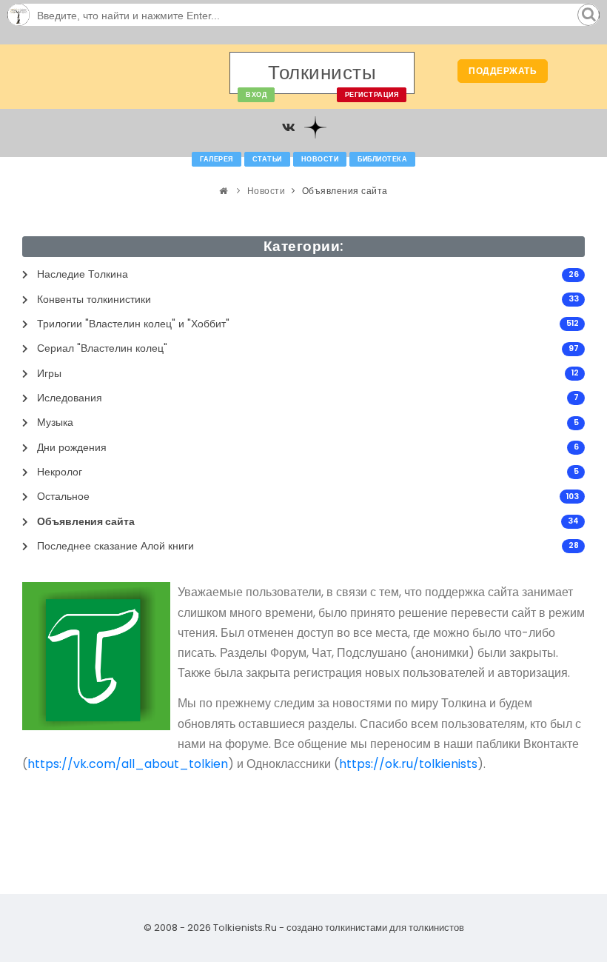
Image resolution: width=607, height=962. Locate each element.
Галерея (216, 159)
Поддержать (503, 70)
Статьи (267, 159)
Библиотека (382, 159)
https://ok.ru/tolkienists (408, 763)
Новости (320, 159)
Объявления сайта (345, 190)
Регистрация (372, 94)
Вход (256, 94)
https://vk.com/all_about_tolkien (127, 763)
